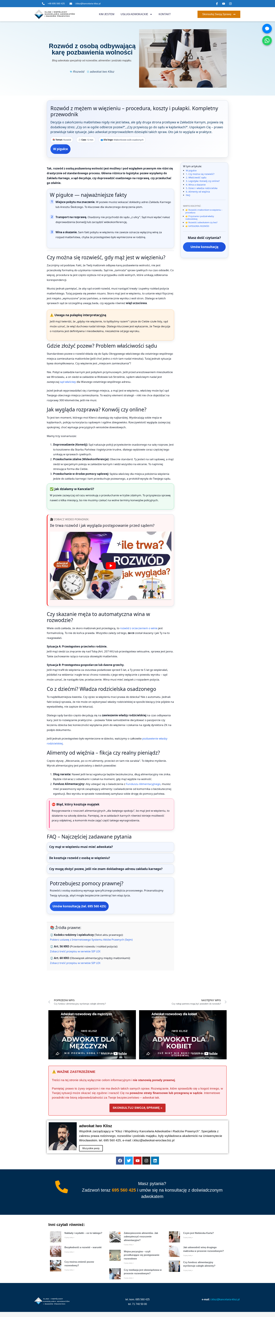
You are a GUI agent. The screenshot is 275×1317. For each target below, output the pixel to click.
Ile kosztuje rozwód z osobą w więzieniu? (79, 858)
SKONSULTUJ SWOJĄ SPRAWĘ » (137, 1107)
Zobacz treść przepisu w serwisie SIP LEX (75, 951)
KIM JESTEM (106, 14)
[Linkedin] (155, 1161)
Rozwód (78, 71)
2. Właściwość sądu (196, 177)
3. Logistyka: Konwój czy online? (203, 180)
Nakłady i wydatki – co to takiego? (83, 1233)
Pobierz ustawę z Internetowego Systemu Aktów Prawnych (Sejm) (91, 939)
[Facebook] (120, 1161)
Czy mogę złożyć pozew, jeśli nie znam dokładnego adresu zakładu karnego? (105, 869)
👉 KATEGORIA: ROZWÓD (197, 226)
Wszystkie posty (91, 1148)
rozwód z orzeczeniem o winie (139, 628)
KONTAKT (165, 14)
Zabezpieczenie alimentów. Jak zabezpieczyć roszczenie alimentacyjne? (141, 1236)
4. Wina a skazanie (196, 184)
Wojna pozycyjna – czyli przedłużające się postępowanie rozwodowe (141, 1255)
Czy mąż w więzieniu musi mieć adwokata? (81, 847)
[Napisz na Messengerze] (267, 28)
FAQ (188, 195)
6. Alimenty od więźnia (198, 191)
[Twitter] (129, 1161)
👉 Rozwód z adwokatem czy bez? (201, 222)
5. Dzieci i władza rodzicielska (201, 188)
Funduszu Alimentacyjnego (143, 784)
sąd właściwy (68, 382)
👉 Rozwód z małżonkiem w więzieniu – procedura (203, 211)
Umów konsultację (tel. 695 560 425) (79, 906)
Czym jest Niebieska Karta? (198, 1233)
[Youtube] (137, 1161)
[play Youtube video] (110, 566)
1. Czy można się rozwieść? (200, 173)
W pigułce (60, 149)
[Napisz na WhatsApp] (267, 40)
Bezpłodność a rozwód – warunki (83, 1247)
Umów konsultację (204, 247)
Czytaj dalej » (69, 1237)
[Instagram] (146, 1161)
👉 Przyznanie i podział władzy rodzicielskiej (199, 217)
